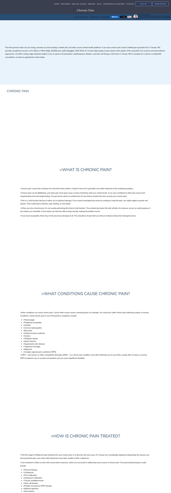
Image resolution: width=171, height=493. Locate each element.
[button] (160, 4)
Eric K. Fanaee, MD (81, 17)
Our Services (94, 17)
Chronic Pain (105, 17)
